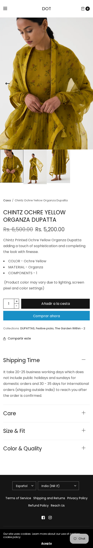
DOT (46, 9)
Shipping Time (21, 360)
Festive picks (45, 328)
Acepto (46, 543)
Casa (7, 200)
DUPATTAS (27, 328)
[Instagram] (50, 518)
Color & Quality (22, 448)
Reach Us (58, 505)
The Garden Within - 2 (70, 328)
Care (9, 413)
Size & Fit (14, 431)
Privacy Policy (77, 498)
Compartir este (19, 338)
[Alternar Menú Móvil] (8, 8)
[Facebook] (43, 518)
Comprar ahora (46, 315)
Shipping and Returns (49, 498)
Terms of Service (18, 498)
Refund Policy (38, 505)
